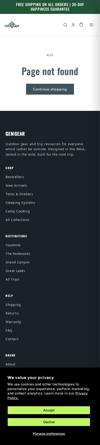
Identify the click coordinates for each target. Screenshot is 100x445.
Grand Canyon (18, 262)
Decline (49, 422)
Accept (49, 410)
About (11, 364)
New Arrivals (16, 185)
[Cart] (81, 24)
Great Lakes (15, 271)
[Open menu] (91, 25)
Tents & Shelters (19, 194)
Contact (12, 339)
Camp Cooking (18, 211)
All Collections (18, 220)
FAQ (9, 330)
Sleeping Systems (20, 202)
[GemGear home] (12, 25)
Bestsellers (15, 177)
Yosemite (13, 245)
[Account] (73, 24)
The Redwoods (18, 253)
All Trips (12, 279)
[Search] (65, 24)
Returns (12, 313)
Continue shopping (50, 89)
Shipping (13, 304)
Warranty (13, 322)
